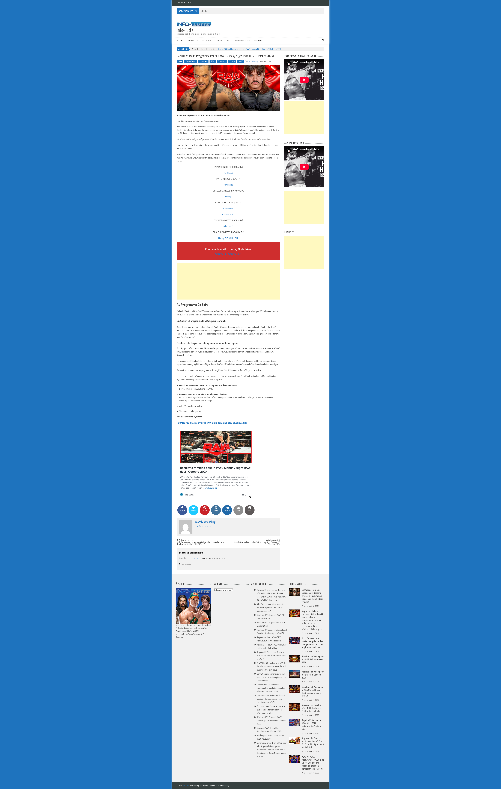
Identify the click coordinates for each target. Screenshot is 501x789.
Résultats (206, 40)
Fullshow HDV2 (228, 214)
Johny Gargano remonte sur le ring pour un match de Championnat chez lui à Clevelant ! (272, 677)
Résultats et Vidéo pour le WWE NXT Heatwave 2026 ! (313, 659)
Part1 (226, 172)
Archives (258, 40)
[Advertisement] (228, 281)
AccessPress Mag (222, 785)
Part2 (230, 172)
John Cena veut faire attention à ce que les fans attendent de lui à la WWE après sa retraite (271, 709)
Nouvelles (193, 40)
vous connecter (195, 558)
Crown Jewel (191, 61)
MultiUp (228, 196)
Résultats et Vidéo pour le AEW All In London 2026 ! (313, 674)
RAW (212, 61)
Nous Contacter (242, 40)
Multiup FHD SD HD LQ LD (228, 238)
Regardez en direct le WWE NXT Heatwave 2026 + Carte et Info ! (311, 708)
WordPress (203, 785)
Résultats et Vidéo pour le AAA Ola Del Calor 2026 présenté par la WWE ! (313, 691)
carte (213, 49)
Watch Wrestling (252, 61)
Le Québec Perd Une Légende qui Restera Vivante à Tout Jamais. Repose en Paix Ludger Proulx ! (312, 595)
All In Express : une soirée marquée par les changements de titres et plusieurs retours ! (235, 11)
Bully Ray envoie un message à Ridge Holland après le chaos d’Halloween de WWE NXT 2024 (200, 543)
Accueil (180, 40)
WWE (241, 61)
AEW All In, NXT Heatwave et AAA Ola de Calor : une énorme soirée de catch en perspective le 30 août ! (272, 666)
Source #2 (234, 254)
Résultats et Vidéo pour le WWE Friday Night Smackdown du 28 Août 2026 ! (271, 720)
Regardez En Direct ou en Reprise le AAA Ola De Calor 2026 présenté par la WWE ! (271, 655)
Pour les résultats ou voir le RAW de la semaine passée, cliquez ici (212, 422)
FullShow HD (228, 208)
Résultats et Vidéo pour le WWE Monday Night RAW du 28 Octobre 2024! (257, 543)
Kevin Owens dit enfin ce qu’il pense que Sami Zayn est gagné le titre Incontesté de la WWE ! (271, 699)
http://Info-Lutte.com (203, 526)
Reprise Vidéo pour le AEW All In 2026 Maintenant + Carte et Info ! (312, 725)
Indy (229, 40)
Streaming (222, 61)
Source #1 (221, 254)
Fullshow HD (228, 226)
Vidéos (219, 40)
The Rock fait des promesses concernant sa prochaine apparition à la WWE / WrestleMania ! (271, 688)
